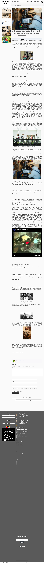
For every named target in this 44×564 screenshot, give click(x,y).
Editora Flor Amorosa (18, 458)
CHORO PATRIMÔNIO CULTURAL (32, 4)
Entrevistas (17, 460)
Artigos (17, 439)
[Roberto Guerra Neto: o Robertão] (26, 315)
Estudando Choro (18, 467)
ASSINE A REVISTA (16, 4)
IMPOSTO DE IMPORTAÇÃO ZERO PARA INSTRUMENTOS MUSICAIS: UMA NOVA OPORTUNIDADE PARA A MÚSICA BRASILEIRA (21, 559)
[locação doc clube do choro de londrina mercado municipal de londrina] (27, 169)
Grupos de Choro (18, 471)
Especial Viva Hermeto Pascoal (19, 466)
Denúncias (17, 455)
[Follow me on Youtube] (17, 1)
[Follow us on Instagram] (19, 1)
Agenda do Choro (18, 435)
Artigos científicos (18, 440)
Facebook (17, 468)
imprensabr (21, 360)
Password (8, 416)
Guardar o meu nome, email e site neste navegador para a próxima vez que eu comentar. (25, 388)
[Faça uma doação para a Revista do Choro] (8, 427)
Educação (17, 459)
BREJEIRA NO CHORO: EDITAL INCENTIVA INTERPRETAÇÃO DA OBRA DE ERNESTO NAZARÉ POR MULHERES (23, 415)
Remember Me (8, 418)
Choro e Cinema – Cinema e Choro (20, 445)
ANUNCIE (23, 4)
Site (12, 384)
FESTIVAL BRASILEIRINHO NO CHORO (20, 470)
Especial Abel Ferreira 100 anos (19, 462)
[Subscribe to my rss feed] (13, 1)
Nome (13, 377)
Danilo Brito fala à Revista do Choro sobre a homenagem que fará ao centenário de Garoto (28, 400)
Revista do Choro (5, 3)
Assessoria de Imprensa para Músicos (20, 441)
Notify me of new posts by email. (17, 391)
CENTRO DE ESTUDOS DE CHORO (20, 444)
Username (8, 414)
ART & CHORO (17, 438)
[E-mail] (14, 1)
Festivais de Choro (18, 469)
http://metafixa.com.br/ (15, 354)
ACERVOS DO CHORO (16, 5)
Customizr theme (29, 562)
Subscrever (22, 542)
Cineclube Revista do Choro (19, 450)
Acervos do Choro (18, 434)
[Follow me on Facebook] (16, 1)
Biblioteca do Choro (18, 442)
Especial (17, 461)
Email (13, 381)
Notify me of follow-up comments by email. (19, 389)
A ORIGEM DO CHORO (21, 427)
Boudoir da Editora (18, 443)
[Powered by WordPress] (22, 562)
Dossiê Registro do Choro (19, 456)
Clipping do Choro (18, 451)
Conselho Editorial (18, 454)
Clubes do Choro (18, 452)
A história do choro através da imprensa (20, 433)
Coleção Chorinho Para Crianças (19, 453)
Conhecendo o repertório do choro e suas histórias (20, 398)
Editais (16, 457)
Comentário (14, 367)
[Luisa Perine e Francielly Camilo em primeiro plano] (26, 55)
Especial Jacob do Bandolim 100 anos (20, 463)
